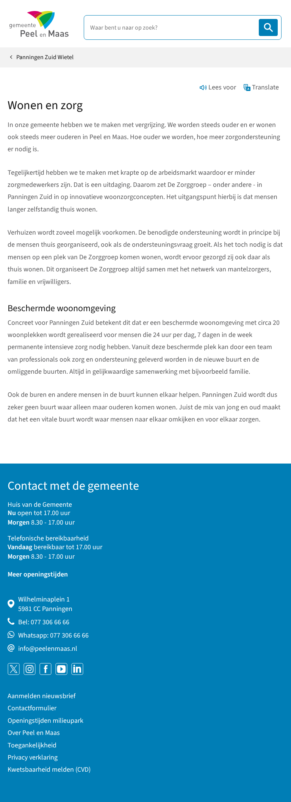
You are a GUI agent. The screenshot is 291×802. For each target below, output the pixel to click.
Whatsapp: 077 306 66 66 (53, 635)
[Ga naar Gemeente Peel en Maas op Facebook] (45, 669)
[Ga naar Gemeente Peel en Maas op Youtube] (61, 669)
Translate (265, 87)
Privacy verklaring (33, 757)
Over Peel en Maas (34, 733)
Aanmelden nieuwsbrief (41, 696)
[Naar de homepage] (39, 24)
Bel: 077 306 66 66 (43, 622)
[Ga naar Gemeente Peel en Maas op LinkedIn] (77, 669)
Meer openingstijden (38, 574)
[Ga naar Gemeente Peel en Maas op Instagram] (29, 669)
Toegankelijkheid (32, 745)
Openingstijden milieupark (45, 720)
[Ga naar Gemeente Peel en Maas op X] (14, 669)
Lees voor (222, 87)
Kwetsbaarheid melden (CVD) (49, 769)
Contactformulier (32, 708)
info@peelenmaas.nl (47, 648)
